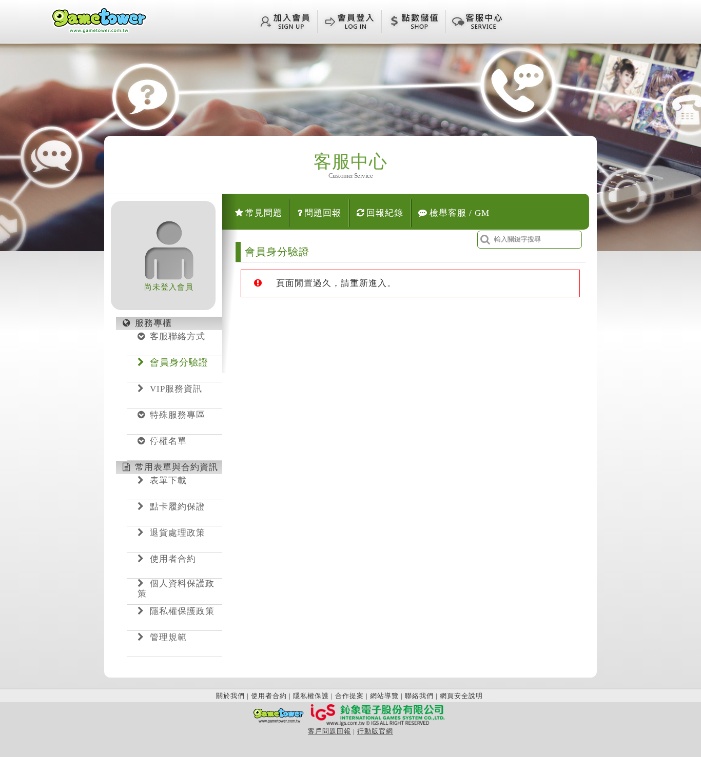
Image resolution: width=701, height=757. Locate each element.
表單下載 (168, 480)
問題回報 (322, 213)
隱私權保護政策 (182, 611)
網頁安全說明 (461, 696)
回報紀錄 (384, 213)
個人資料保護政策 (176, 589)
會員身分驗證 (179, 362)
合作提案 (349, 696)
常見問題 (263, 213)
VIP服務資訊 (176, 389)
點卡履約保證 (177, 507)
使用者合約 (173, 559)
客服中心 (350, 167)
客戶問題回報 (329, 731)
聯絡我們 (419, 696)
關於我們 (230, 696)
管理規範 (168, 637)
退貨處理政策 (177, 533)
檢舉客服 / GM (460, 213)
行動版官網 (375, 731)
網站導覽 (384, 696)
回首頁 (99, 20)
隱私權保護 (311, 696)
